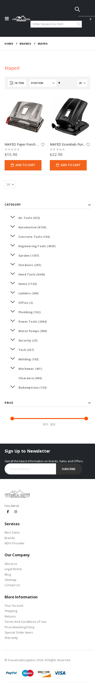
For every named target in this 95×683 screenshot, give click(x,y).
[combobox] (56, 24)
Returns (10, 616)
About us (11, 564)
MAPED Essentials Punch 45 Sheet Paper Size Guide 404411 (68, 144)
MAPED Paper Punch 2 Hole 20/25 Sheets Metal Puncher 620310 (23, 144)
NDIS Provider (15, 543)
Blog (8, 574)
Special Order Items (19, 632)
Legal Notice (13, 569)
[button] (43, 145)
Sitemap (10, 580)
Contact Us (12, 585)
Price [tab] (9, 403)
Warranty (11, 638)
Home (9, 43)
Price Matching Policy (20, 627)
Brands (25, 43)
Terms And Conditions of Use (25, 622)
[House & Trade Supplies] (21, 18)
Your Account (14, 605)
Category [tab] (13, 205)
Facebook (8, 511)
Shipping (11, 611)
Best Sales (12, 532)
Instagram (15, 511)
